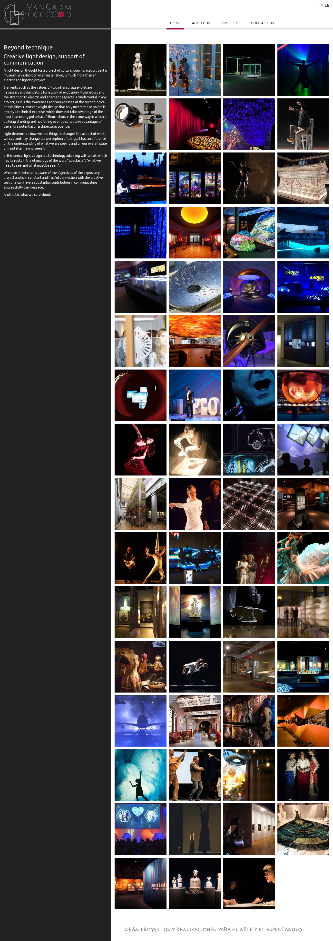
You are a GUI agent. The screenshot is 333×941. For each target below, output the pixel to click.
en (327, 5)
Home (175, 23)
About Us (201, 23)
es (320, 5)
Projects (230, 23)
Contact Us (262, 23)
